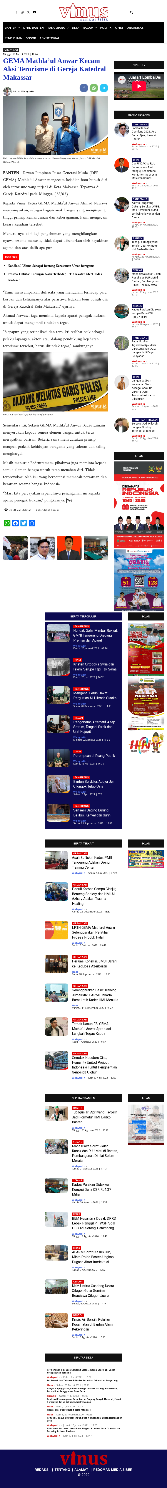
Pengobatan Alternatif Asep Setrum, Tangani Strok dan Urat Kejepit (94, 727)
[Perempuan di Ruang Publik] (58, 758)
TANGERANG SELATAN (145, 419)
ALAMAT (81, 1469)
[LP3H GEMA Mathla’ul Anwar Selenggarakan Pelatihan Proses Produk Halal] (56, 930)
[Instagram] (22, 12)
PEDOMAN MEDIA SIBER (112, 1469)
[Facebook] (16, 12)
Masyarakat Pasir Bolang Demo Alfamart (69, 1409)
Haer (75, 971)
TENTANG (62, 1469)
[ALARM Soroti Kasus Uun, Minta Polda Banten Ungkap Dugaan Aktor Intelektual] (56, 1252)
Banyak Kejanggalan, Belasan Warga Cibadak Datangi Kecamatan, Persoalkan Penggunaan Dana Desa (82, 1390)
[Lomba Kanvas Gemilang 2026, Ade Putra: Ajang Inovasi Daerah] (42, 548)
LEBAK (76, 1214)
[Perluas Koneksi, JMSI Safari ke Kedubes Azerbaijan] (56, 964)
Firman (51, 1395)
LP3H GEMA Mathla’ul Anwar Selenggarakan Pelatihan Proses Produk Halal (93, 932)
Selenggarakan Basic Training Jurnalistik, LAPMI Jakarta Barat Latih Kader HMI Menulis (95, 995)
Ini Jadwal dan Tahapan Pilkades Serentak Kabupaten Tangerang (82, 1380)
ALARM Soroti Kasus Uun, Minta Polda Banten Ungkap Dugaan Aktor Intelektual (93, 1257)
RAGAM (79, 717)
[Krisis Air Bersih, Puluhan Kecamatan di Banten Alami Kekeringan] (56, 1320)
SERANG (137, 270)
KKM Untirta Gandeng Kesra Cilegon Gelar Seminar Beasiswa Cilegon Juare (93, 1291)
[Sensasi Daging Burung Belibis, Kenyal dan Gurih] (58, 813)
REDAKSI (42, 1469)
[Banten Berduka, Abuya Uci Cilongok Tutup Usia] (58, 784)
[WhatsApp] (94, 88)
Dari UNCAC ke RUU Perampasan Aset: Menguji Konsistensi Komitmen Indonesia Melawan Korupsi (144, 171)
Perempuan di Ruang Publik (94, 756)
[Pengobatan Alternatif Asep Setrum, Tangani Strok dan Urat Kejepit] (58, 724)
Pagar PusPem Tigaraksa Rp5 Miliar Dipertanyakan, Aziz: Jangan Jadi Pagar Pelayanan (144, 349)
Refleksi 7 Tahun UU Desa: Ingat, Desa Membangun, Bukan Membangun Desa (84, 1419)
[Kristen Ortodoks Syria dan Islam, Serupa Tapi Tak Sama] (58, 667)
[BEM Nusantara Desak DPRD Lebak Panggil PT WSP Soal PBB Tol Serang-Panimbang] (56, 1219)
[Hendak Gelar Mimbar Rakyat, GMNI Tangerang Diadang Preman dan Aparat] (58, 633)
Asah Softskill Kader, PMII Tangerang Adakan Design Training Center (92, 862)
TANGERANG (140, 124)
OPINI (136, 159)
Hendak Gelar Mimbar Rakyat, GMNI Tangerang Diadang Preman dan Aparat (95, 635)
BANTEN (137, 238)
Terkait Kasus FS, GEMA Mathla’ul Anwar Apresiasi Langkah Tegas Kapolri (91, 1029)
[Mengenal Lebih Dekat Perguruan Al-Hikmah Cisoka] (58, 695)
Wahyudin (138, 144)
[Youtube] (34, 12)
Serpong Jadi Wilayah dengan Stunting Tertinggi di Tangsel (145, 427)
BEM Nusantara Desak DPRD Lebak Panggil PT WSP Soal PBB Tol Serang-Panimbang (94, 1223)
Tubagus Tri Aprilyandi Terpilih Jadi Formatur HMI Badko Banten (145, 246)
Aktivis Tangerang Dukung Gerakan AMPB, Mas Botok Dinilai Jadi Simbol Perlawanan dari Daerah (146, 210)
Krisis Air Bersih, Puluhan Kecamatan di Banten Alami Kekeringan (92, 1324)
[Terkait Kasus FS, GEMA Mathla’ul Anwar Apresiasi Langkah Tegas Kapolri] (56, 1026)
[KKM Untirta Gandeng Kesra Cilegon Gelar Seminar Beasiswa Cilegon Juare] (56, 1286)
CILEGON (78, 1281)
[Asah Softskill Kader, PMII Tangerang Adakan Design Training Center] (56, 860)
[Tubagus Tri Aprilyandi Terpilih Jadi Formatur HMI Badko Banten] (121, 243)
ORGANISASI (11, 49)
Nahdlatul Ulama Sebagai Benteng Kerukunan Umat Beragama (51, 266)
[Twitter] (28, 12)
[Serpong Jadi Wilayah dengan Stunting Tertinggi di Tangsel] (121, 425)
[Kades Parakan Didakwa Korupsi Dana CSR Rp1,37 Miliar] (96, 548)
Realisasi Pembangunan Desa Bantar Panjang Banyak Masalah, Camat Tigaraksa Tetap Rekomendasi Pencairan (84, 1400)
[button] (146, 12)
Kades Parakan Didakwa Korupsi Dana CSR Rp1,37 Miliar (146, 313)
